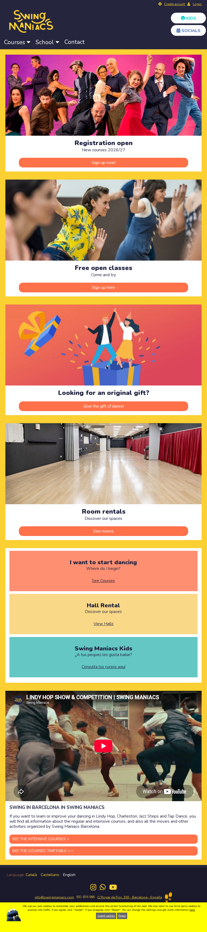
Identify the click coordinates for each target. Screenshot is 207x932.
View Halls (103, 624)
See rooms (103, 531)
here (192, 910)
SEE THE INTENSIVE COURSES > (40, 839)
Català (31, 874)
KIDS (190, 18)
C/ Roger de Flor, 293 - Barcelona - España (129, 897)
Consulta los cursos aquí (103, 667)
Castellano (50, 874)
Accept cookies (106, 916)
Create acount (175, 4)
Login (197, 4)
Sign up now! (103, 163)
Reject (122, 916)
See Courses (103, 581)
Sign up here (103, 287)
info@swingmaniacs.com (54, 897)
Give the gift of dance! (103, 406)
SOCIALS (190, 31)
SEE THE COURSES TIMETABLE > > (42, 850)
